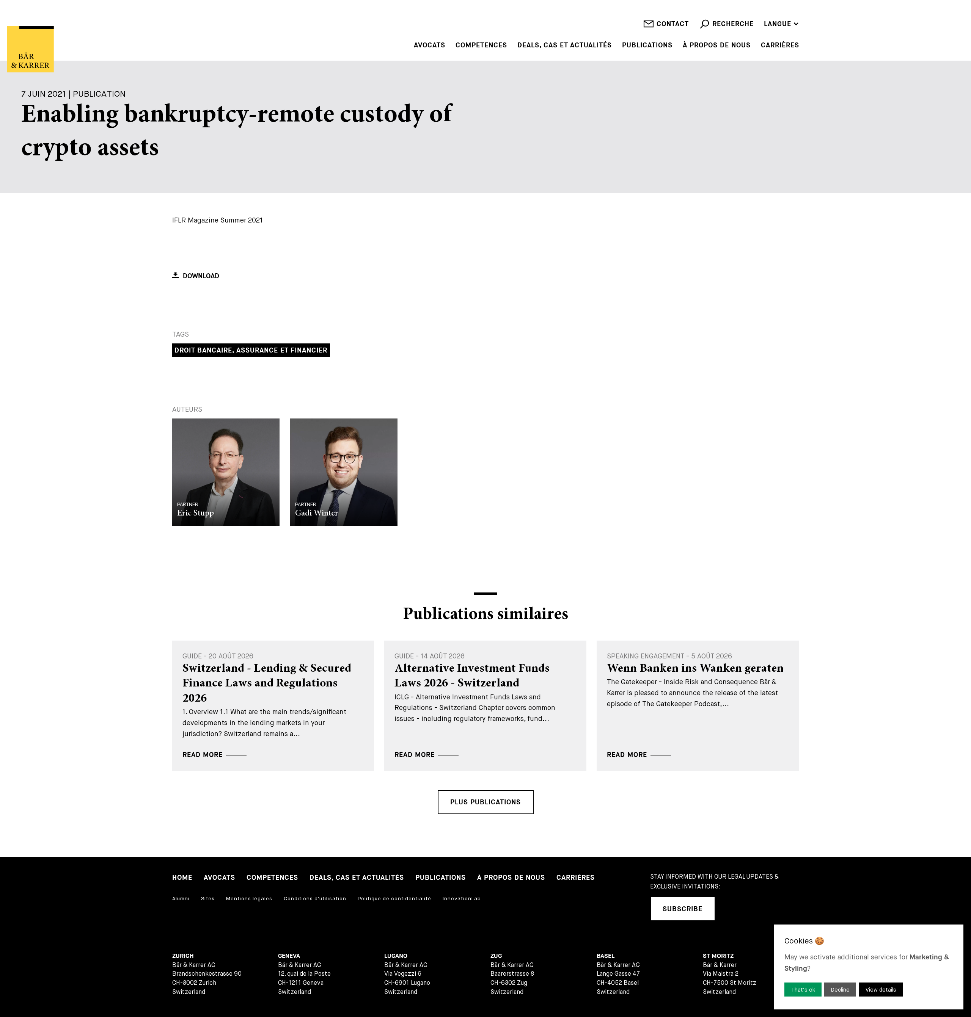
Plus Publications (485, 802)
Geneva (289, 956)
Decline (840, 990)
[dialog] (868, 967)
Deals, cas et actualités (564, 45)
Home (182, 878)
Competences (481, 45)
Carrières (780, 45)
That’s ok (803, 990)
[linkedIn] (731, 908)
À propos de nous (717, 45)
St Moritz (718, 956)
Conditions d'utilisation (315, 898)
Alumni (181, 898)
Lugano (395, 956)
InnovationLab (462, 898)
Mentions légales (249, 898)
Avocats (429, 45)
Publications (647, 45)
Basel (605, 956)
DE (768, 13)
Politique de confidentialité (394, 898)
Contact (673, 24)
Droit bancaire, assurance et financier (250, 350)
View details (881, 990)
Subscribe (682, 909)
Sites (208, 898)
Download (201, 276)
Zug (496, 956)
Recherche (733, 24)
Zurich (183, 956)
